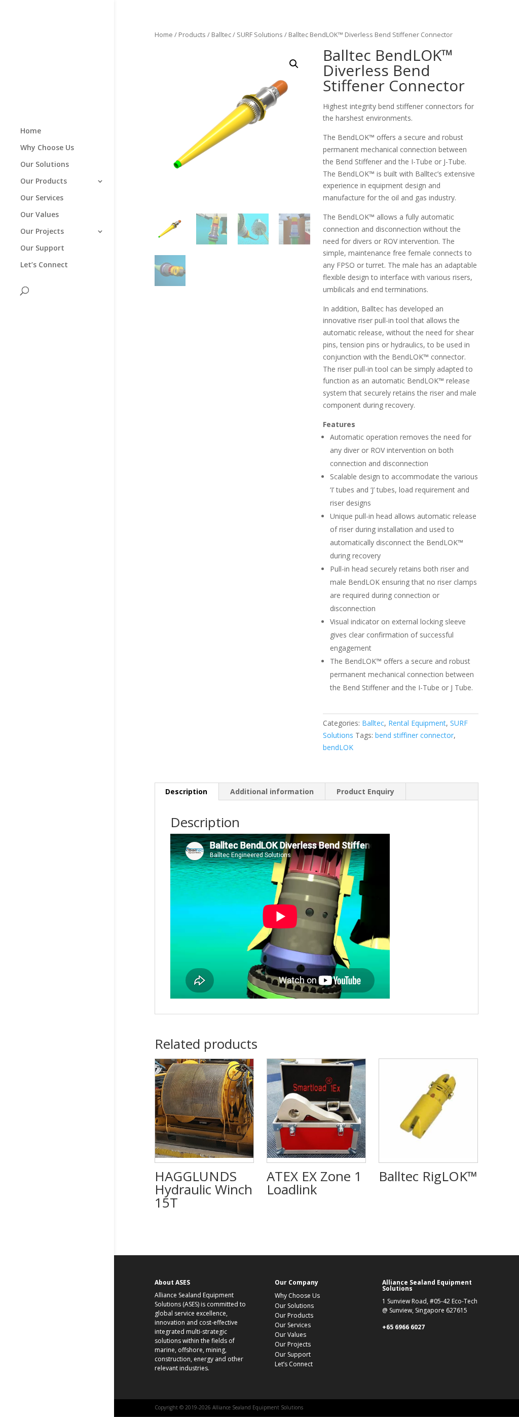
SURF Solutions (260, 34)
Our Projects (42, 232)
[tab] (186, 791)
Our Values (39, 215)
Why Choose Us (47, 148)
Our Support (42, 248)
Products (192, 34)
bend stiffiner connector (414, 735)
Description (186, 791)
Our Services (41, 198)
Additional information (272, 791)
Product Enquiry (365, 791)
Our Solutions (44, 165)
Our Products (43, 182)
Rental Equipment (417, 723)
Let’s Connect (44, 265)
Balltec (221, 34)
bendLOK (338, 747)
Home (30, 131)
